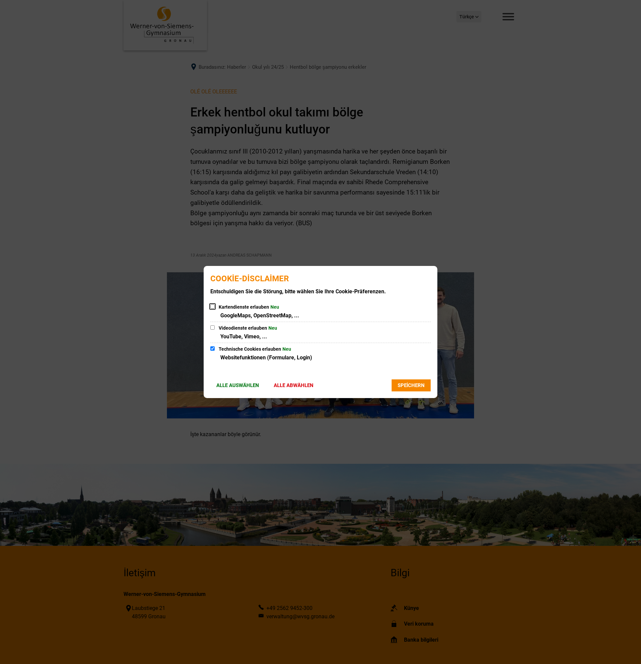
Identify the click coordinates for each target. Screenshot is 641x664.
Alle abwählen (293, 385)
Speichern (411, 385)
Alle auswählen (237, 385)
